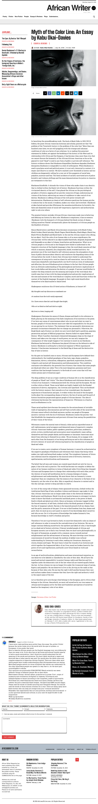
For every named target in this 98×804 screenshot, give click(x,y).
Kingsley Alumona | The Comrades (59, 764)
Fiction (28, 775)
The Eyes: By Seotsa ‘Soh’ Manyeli (14, 38)
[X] (45, 93)
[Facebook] (49, 93)
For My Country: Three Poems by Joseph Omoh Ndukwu (36, 779)
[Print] (71, 93)
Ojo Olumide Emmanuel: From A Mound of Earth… (83, 672)
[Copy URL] (80, 93)
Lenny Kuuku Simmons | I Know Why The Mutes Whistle (36, 772)
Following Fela (7, 44)
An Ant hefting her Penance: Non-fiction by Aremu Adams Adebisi (82, 647)
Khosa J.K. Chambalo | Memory (83, 667)
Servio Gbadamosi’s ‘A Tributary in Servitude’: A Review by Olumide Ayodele (14, 52)
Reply (10, 701)
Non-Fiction (55, 783)
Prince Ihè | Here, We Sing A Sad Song (60, 780)
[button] (94, 16)
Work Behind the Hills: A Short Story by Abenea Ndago (82, 655)
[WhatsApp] (54, 93)
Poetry (28, 768)
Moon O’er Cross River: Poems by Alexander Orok (82, 661)
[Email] (67, 93)
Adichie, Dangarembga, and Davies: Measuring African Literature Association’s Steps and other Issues (14, 75)
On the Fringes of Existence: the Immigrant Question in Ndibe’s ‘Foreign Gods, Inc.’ (13, 63)
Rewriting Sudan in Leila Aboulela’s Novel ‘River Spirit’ (60, 772)
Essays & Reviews (8, 41)
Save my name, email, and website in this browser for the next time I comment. (28, 714)
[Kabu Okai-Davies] (32, 48)
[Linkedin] (58, 93)
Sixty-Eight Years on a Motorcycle (14, 84)
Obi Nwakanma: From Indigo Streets (35, 764)
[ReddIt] (63, 93)
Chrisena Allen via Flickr (46, 597)
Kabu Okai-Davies (46, 48)
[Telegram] (76, 93)
